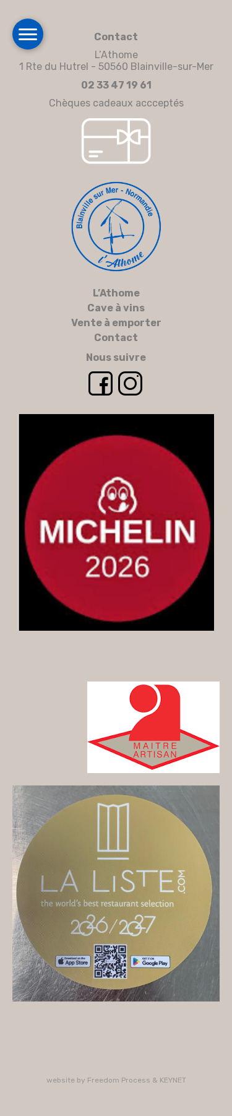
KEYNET (173, 1080)
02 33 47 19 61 (116, 85)
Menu (27, 34)
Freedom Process (118, 1080)
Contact (116, 338)
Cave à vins (116, 308)
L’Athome (116, 293)
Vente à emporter (116, 323)
